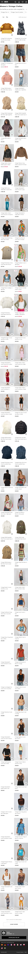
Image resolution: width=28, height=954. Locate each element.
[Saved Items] (22, 2)
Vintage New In (5, 12)
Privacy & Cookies (20, 952)
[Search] (15, 2)
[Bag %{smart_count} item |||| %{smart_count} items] (26, 2)
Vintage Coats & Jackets (17, 12)
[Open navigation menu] (2, 2)
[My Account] (19, 2)
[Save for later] (12, 35)
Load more (14, 924)
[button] (2, 945)
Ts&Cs (26, 952)
